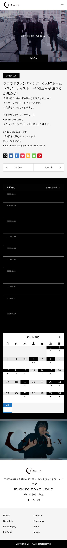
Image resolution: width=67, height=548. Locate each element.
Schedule (8, 521)
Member (38, 515)
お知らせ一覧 (52, 187)
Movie (37, 532)
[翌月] (59, 337)
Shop (36, 526)
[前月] (7, 337)
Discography (9, 526)
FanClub (7, 532)
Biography (39, 521)
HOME (6, 515)
